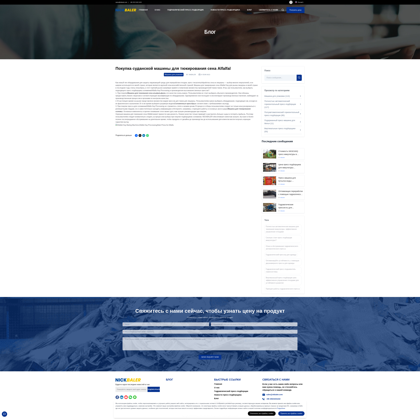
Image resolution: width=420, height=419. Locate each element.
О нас (217, 388)
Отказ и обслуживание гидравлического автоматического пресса (282, 247)
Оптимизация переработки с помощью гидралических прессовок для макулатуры (290, 193)
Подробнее (281, 408)
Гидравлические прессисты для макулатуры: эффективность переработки (285, 206)
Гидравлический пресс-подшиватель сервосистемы (281, 270)
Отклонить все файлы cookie (261, 413)
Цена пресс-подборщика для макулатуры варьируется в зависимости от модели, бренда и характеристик (289, 166)
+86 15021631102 (273, 399)
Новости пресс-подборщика (228, 395)
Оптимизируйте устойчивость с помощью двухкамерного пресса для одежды (282, 262)
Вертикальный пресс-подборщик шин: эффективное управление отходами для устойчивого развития (282, 280)
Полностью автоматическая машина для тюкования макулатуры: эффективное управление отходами (282, 229)
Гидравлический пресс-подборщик (231, 391)
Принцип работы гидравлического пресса (283, 289)
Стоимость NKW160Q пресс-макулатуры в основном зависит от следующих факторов (288, 153)
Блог (216, 398)
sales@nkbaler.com (121, 2)
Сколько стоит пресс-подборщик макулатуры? (279, 239)
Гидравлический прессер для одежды (281, 255)
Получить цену (295, 10)
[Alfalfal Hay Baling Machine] (145, 125)
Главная (218, 384)
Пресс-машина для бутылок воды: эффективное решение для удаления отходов (289, 179)
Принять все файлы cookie (291, 413)
